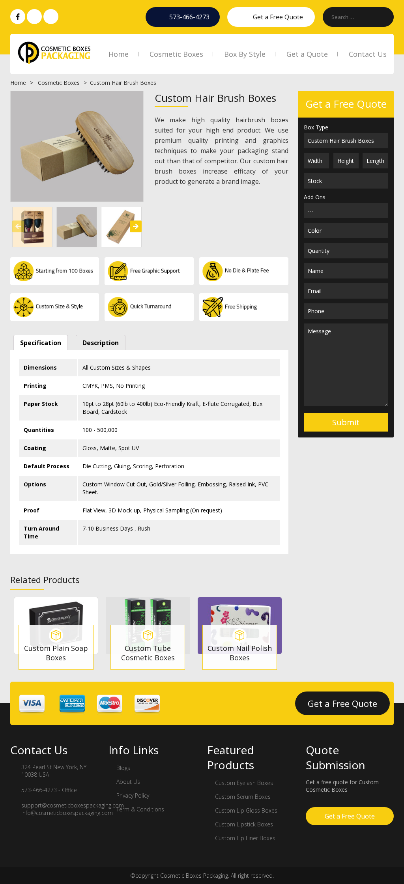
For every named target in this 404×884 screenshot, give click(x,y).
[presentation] (18, 226)
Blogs (123, 768)
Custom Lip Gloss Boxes (246, 810)
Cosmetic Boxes (176, 54)
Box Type (316, 127)
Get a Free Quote (278, 17)
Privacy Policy (132, 795)
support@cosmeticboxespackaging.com (72, 805)
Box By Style (245, 54)
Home (118, 54)
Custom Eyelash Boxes (244, 783)
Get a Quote (307, 54)
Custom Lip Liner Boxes (245, 838)
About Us (128, 781)
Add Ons (314, 197)
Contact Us (368, 54)
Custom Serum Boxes (243, 796)
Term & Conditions (140, 809)
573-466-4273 (189, 17)
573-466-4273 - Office (49, 790)
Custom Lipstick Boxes (244, 824)
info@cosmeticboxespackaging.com (67, 813)
